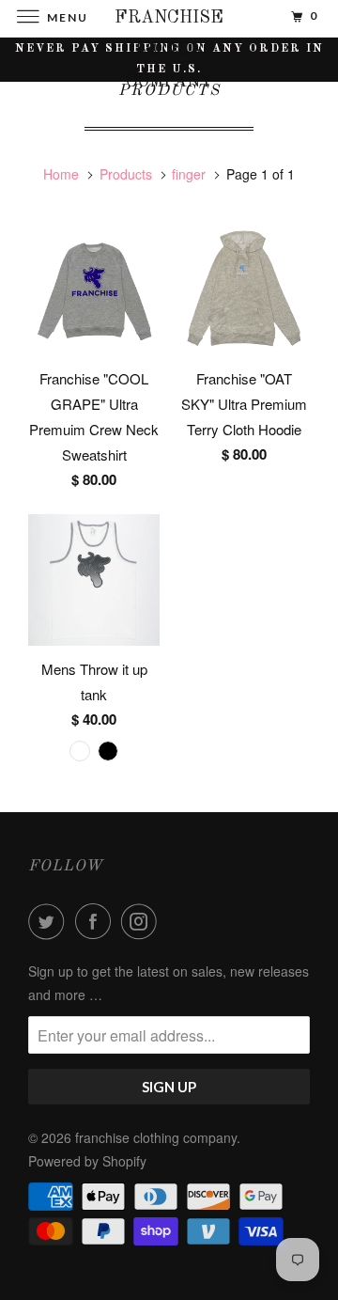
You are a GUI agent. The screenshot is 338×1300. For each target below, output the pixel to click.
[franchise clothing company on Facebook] (96, 921)
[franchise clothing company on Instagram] (142, 921)
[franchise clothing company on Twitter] (49, 921)
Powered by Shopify (87, 1160)
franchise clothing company (156, 1137)
